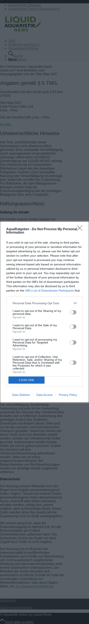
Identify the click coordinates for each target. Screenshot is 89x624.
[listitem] (44, 303)
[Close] (81, 229)
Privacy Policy (68, 394)
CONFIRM (26, 380)
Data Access (44, 394)
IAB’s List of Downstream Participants (49, 290)
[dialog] (44, 312)
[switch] (73, 312)
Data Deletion (21, 394)
